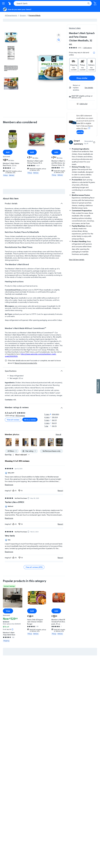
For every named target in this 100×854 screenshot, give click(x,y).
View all (58, 434)
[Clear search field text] (85, 3)
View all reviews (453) (34, 567)
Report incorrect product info (26, 363)
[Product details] (61, 203)
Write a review (30, 419)
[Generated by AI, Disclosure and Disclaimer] (94, 142)
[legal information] (94, 53)
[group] (80, 47)
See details (89, 87)
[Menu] (4, 3)
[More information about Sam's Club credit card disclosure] (89, 128)
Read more (9, 484)
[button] (59, 35)
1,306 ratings (87, 47)
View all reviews (13, 419)
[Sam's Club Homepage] (10, 3)
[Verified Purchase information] (28, 498)
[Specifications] (61, 371)
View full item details (76, 259)
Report (60, 490)
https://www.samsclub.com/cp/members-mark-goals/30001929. (30, 355)
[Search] (88, 3)
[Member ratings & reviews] (61, 407)
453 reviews (20, 415)
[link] (59, 442)
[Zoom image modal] (58, 40)
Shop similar (82, 78)
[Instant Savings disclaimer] (12, 629)
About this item (11, 198)
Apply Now (80, 132)
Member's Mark (75, 28)
